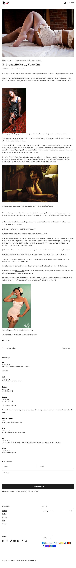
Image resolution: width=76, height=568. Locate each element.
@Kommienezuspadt (14, 206)
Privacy (4, 517)
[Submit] (71, 511)
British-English (19, 270)
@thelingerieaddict (47, 206)
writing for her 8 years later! (16, 141)
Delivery (4, 514)
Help (3, 520)
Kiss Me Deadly (18, 560)
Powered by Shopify (29, 560)
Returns (4, 510)
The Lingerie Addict (25, 145)
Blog (10, 60)
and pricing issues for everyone (62, 138)
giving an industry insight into (33, 138)
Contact (4, 524)
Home (4, 60)
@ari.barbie (28, 206)
